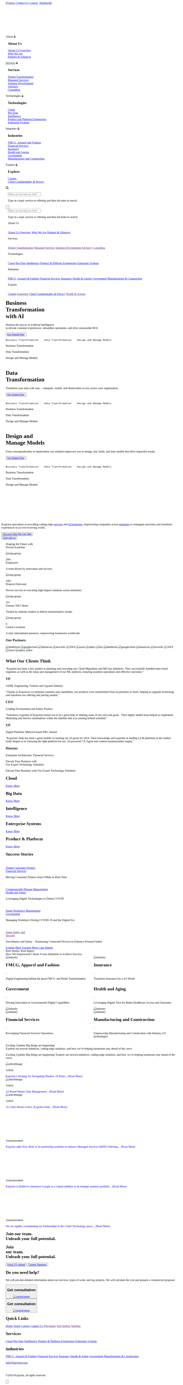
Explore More (13, 947)
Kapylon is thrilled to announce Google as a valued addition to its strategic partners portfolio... (66, 1186)
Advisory (13, 86)
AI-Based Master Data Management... (35, 1091)
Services (10, 62)
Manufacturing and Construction (26, 158)
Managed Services (18, 80)
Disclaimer (50, 1326)
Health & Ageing (82, 278)
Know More (13, 785)
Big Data (13, 112)
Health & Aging (79, 1356)
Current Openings (38, 1264)
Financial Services (18, 145)
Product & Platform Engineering (58, 263)
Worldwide (45, 2)
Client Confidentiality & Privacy (26, 181)
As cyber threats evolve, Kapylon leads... (36, 1106)
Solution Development (20, 83)
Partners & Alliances (19, 56)
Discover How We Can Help (17, 534)
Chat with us (9, 537)
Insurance (13, 149)
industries (124, 524)
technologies (75, 524)
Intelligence (14, 116)
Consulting (14, 89)
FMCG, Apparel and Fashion (24, 142)
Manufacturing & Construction (124, 278)
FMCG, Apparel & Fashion (23, 278)
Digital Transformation (20, 76)
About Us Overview (19, 50)
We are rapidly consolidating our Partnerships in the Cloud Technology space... (58, 1226)
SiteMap (76, 1326)
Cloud (11, 109)
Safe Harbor (63, 1326)
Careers (33, 2)
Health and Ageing (18, 152)
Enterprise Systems (18, 122)
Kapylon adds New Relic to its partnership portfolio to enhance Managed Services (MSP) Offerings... (70, 1146)
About (16, 1326)
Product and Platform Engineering (27, 119)
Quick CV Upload (16, 1264)
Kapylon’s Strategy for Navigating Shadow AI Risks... (44, 1076)
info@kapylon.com (17, 1362)
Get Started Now (15, 334)
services (58, 524)
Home (9, 1326)
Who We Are (15, 53)
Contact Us (22, 2)
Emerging (22, 294)
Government (15, 155)
